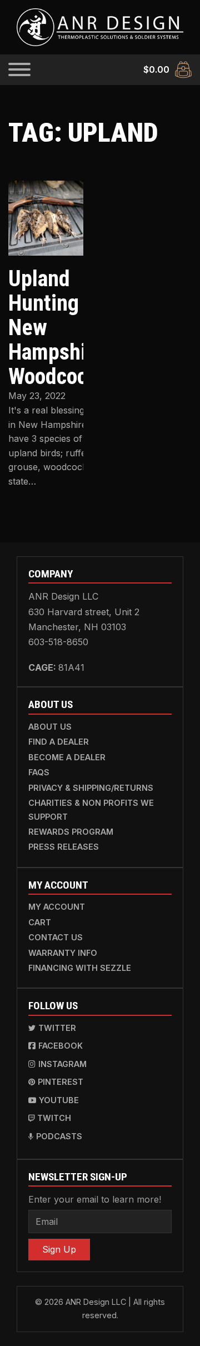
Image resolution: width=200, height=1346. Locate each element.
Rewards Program (70, 831)
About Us (50, 726)
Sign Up (59, 1249)
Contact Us (55, 937)
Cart (39, 922)
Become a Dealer (67, 757)
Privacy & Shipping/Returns (90, 787)
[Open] (19, 69)
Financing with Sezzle (79, 968)
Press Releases (63, 846)
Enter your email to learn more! (94, 1199)
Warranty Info (62, 953)
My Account (56, 906)
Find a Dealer (58, 741)
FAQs (38, 772)
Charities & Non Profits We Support (91, 809)
